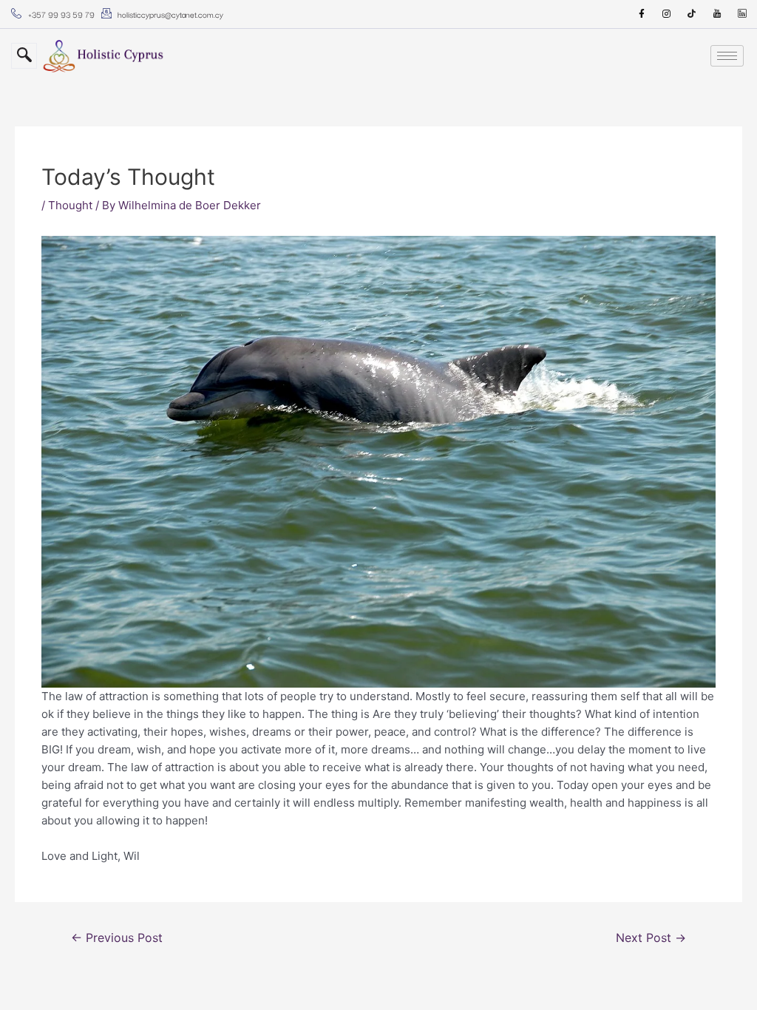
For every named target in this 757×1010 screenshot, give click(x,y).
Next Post (651, 938)
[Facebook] (642, 14)
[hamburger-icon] (727, 56)
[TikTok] (692, 14)
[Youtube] (717, 14)
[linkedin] (742, 14)
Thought (70, 205)
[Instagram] (667, 14)
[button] (24, 56)
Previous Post (117, 938)
